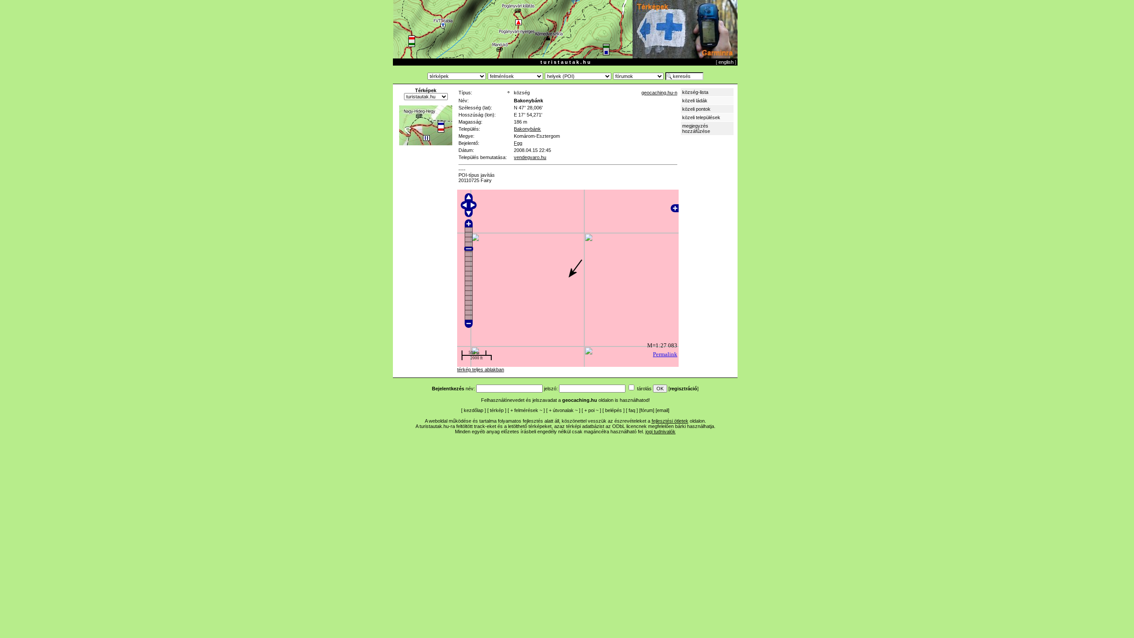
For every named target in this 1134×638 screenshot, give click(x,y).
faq (632, 410)
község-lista (695, 92)
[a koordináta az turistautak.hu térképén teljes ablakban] (425, 143)
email (662, 410)
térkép (497, 410)
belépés (613, 410)
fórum (647, 410)
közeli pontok (696, 109)
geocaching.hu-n (659, 92)
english (726, 62)
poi (591, 410)
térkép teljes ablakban (480, 369)
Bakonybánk (527, 129)
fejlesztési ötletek (670, 421)
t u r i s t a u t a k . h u (565, 62)
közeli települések (701, 117)
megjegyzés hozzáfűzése (696, 128)
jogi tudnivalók (660, 431)
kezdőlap (473, 410)
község (522, 92)
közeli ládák (694, 100)
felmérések (526, 410)
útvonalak (563, 410)
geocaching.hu (579, 400)
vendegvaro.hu (530, 157)
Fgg (518, 143)
